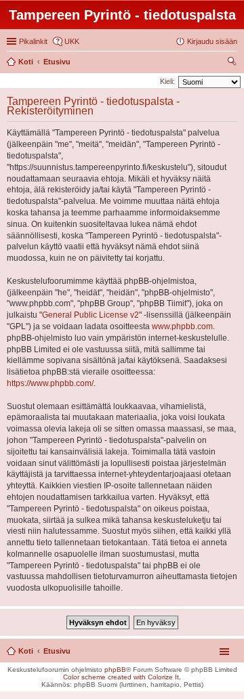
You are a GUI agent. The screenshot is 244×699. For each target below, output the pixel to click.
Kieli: (167, 81)
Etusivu (56, 651)
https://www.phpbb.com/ (50, 383)
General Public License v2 (90, 315)
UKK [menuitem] (71, 41)
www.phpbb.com (182, 326)
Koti (25, 651)
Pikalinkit (33, 41)
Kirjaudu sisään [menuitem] (212, 41)
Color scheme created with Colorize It (121, 677)
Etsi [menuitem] (233, 63)
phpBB (115, 669)
